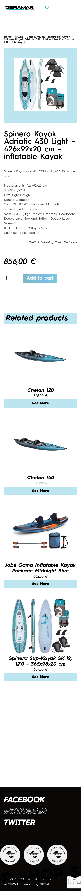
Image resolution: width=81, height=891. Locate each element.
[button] (61, 67)
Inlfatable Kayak (59, 36)
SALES (19, 36)
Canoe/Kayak (36, 36)
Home (8, 36)
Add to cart (40, 278)
